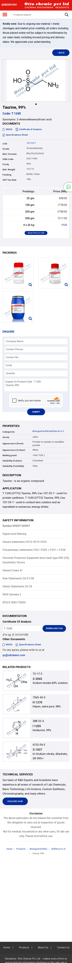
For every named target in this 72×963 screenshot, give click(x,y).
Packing (7, 174)
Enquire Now (15, 801)
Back (61, 52)
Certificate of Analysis (30, 129)
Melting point (10, 455)
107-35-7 (31, 143)
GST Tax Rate (9, 180)
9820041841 (10, 4)
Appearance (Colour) (14, 450)
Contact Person (14, 349)
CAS (5, 143)
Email (9, 365)
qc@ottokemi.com (14, 655)
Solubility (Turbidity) (13, 466)
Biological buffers (41, 431)
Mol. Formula (10, 154)
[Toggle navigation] (5, 14)
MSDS (9, 129)
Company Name (14, 341)
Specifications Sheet (17, 135)
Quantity (10, 373)
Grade (6, 149)
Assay (6, 437)
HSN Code (8, 159)
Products (20, 849)
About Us (43, 947)
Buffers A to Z (57, 431)
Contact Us (63, 947)
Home (9, 849)
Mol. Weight (9, 169)
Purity (6, 164)
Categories (9, 432)
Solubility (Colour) (12, 460)
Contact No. (12, 357)
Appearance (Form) (13, 443)
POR (64, 225)
